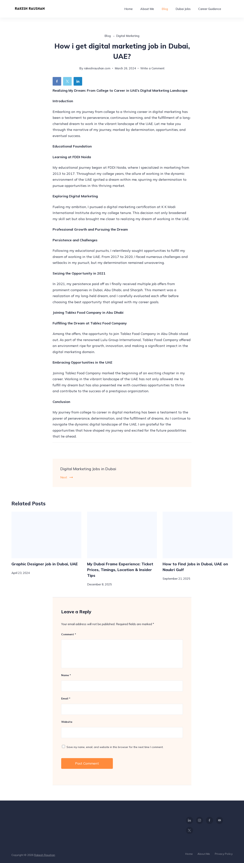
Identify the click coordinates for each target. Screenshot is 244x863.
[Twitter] (189, 830)
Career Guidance (209, 9)
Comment (68, 634)
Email (65, 698)
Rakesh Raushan (44, 855)
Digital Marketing (128, 36)
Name (66, 675)
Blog (165, 9)
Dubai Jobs (183, 9)
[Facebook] (209, 820)
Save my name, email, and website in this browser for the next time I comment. (115, 747)
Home (128, 9)
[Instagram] (199, 820)
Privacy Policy (224, 854)
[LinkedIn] (189, 820)
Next (63, 477)
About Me (147, 9)
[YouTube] (219, 820)
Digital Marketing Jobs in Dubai (88, 468)
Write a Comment (152, 68)
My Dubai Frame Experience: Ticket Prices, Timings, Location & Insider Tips (120, 570)
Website (66, 722)
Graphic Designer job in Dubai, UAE (44, 564)
